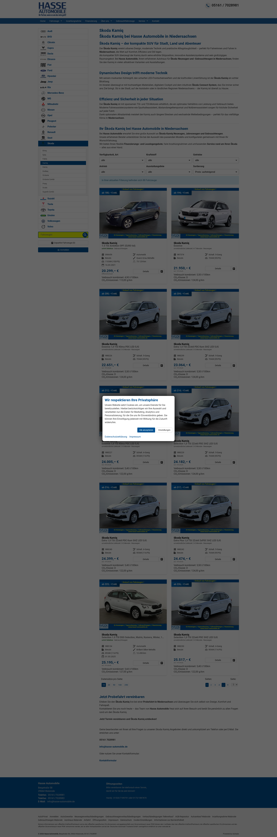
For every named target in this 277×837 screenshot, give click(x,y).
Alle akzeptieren (146, 430)
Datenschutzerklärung (116, 436)
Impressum (135, 436)
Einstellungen (164, 430)
